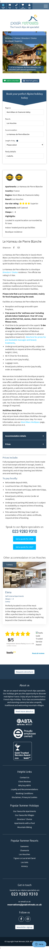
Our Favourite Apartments (24, 811)
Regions (8, 108)
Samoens (24, 846)
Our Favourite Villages (24, 815)
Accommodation (11, 130)
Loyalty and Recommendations (24, 789)
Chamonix (24, 850)
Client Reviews (24, 781)
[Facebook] (14, 247)
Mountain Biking (24, 827)
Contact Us (24, 777)
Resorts (7, 119)
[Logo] (24, 20)
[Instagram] (28, 919)
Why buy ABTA (24, 785)
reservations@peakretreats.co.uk (24, 904)
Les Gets (24, 862)
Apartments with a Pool (24, 823)
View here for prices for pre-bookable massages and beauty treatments (25, 340)
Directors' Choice (10, 272)
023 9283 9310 (24, 532)
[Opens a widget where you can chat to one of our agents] (39, 944)
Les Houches (24, 854)
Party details (10, 151)
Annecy (24, 866)
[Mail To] (19, 247)
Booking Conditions (24, 793)
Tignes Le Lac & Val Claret (24, 858)
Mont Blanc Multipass (30, 422)
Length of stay (10, 141)
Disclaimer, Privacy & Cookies (24, 797)
